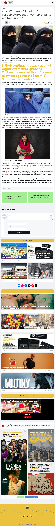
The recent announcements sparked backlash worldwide (18, 118)
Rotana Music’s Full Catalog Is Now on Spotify (13, 197)
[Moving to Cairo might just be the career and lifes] (41, 445)
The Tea (4, 8)
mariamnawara (8, 209)
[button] (2, 2)
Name (10, 222)
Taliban (12, 57)
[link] (51, 22)
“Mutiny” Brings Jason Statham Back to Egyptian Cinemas (21, 387)
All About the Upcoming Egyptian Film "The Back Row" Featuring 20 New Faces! (40, 197)
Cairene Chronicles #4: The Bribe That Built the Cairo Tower (13, 276)
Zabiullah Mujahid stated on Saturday (33, 57)
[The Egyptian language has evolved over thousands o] (41, 478)
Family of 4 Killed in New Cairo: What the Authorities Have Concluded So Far (38, 275)
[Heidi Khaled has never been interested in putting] (14, 478)
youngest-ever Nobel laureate (39, 165)
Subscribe (27, 417)
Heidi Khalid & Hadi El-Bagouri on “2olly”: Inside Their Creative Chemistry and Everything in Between (26, 307)
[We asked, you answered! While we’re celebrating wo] (14, 445)
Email (9, 227)
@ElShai (27, 414)
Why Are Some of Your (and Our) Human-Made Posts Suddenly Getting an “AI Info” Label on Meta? (40, 255)
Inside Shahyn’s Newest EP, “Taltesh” (14, 368)
